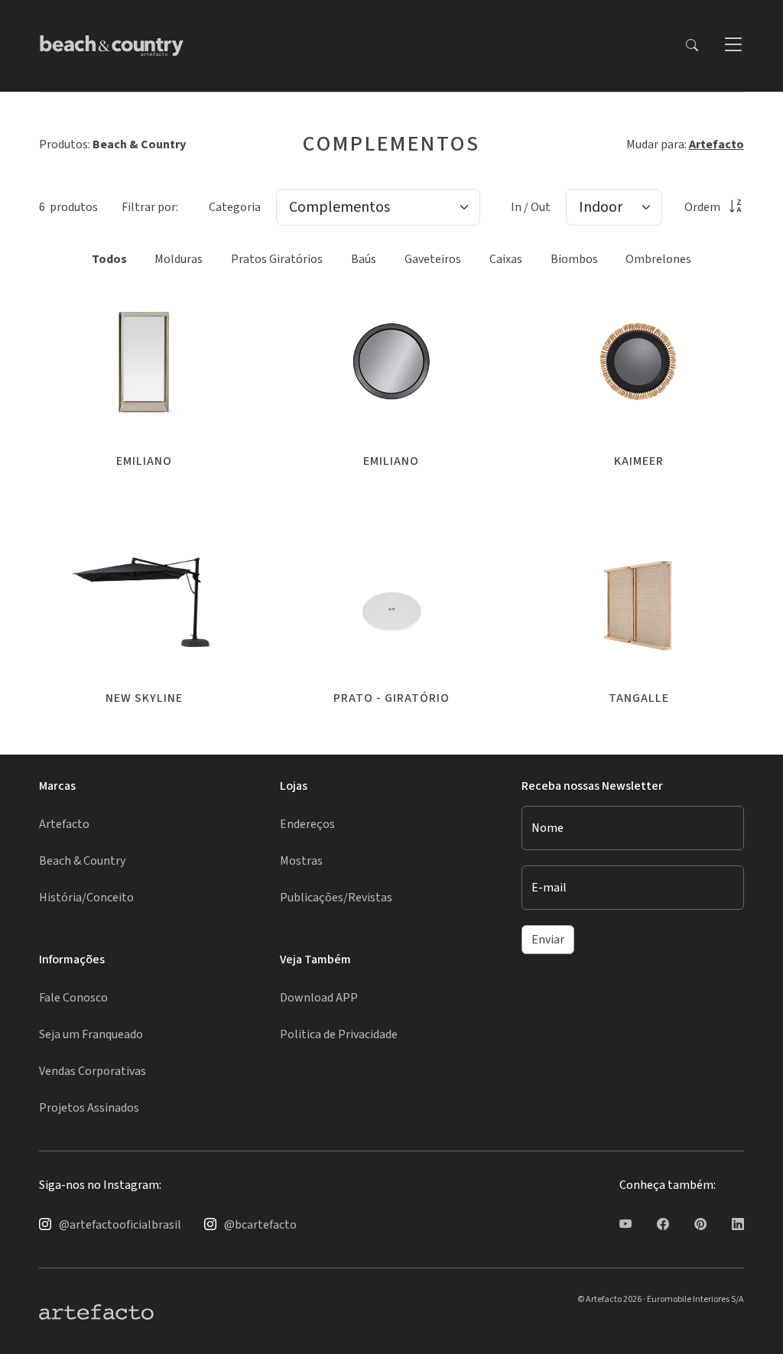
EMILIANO (144, 461)
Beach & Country (82, 860)
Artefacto (716, 144)
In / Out (531, 207)
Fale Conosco (73, 997)
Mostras (301, 860)
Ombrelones (658, 259)
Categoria (235, 207)
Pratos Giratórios (277, 259)
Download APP (319, 997)
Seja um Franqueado (91, 1034)
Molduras (178, 259)
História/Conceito (86, 897)
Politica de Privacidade (339, 1034)
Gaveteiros (432, 259)
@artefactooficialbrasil (120, 1224)
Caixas (505, 259)
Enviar (547, 939)
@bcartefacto (260, 1224)
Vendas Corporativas (92, 1071)
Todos (109, 259)
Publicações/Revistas (336, 897)
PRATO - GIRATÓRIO (391, 698)
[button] (732, 46)
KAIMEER (639, 461)
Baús (363, 259)
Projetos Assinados (89, 1107)
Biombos (574, 259)
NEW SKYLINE (144, 698)
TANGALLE (639, 698)
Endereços (307, 824)
